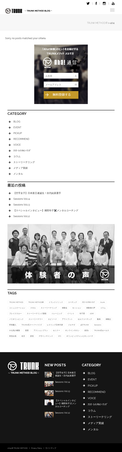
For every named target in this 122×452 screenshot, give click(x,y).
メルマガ (71, 325)
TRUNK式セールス (101, 330)
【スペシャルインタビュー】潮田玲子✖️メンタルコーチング (45, 210)
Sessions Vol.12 (21, 216)
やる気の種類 (14, 330)
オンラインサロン (72, 330)
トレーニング (56, 313)
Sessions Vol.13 (21, 204)
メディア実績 (20, 168)
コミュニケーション (17, 308)
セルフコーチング (85, 319)
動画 (99, 319)
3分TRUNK (84, 325)
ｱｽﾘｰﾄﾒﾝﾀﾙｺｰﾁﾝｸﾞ (22, 150)
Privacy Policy (36, 448)
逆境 (32, 336)
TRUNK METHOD (16, 302)
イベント (70, 313)
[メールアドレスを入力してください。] (61, 84)
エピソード (52, 319)
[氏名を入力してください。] (61, 76)
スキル (33, 308)
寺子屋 (82, 313)
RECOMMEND (21, 139)
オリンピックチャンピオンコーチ (79, 336)
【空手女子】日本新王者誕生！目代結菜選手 (37, 193)
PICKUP (17, 133)
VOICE (17, 144)
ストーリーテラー (36, 319)
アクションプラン (41, 330)
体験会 (64, 308)
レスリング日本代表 (55, 325)
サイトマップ (50, 448)
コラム (17, 156)
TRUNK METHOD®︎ (36, 302)
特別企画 (12, 336)
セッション (76, 308)
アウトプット (67, 319)
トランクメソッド (56, 302)
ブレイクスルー (15, 313)
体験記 (108, 319)
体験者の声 (90, 308)
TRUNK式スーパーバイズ (31, 325)
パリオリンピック (16, 319)
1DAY (92, 313)
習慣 (27, 330)
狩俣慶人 (12, 325)
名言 (23, 336)
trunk (102, 302)
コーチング (72, 302)
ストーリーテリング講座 (36, 313)
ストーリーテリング (24, 162)
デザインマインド (46, 336)
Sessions (97, 325)
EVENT (17, 127)
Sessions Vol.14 (21, 198)
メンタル (18, 173)
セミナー (56, 330)
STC (59, 336)
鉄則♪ (87, 330)
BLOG (16, 121)
